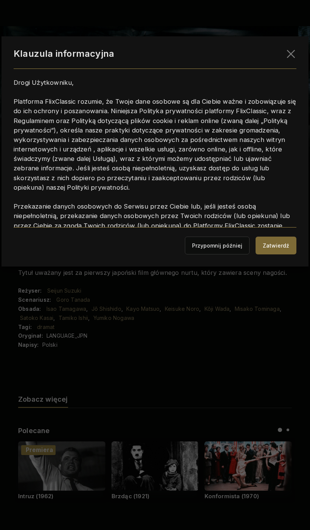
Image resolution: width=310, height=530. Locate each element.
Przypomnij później (217, 245)
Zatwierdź (276, 245)
